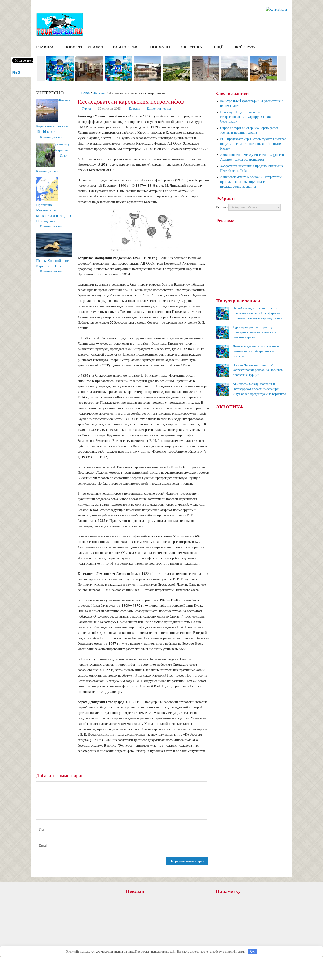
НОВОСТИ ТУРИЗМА (84, 47)
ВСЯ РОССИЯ (126, 47)
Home (85, 93)
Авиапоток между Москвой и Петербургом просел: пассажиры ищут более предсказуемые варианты (251, 181)
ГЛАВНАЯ (45, 47)
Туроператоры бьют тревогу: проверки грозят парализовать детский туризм (254, 332)
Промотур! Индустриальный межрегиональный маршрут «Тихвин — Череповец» (249, 116)
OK (252, 951)
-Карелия (99, 93)
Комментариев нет (159, 108)
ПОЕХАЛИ (160, 47)
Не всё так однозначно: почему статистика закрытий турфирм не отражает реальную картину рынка (257, 313)
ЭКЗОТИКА (191, 47)
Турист (86, 108)
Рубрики (222, 207)
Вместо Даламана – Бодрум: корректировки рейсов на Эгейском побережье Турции (258, 370)
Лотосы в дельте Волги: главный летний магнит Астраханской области (256, 351)
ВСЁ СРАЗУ (245, 47)
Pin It (16, 72)
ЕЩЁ (218, 47)
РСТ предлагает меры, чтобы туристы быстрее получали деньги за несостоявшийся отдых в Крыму (253, 143)
